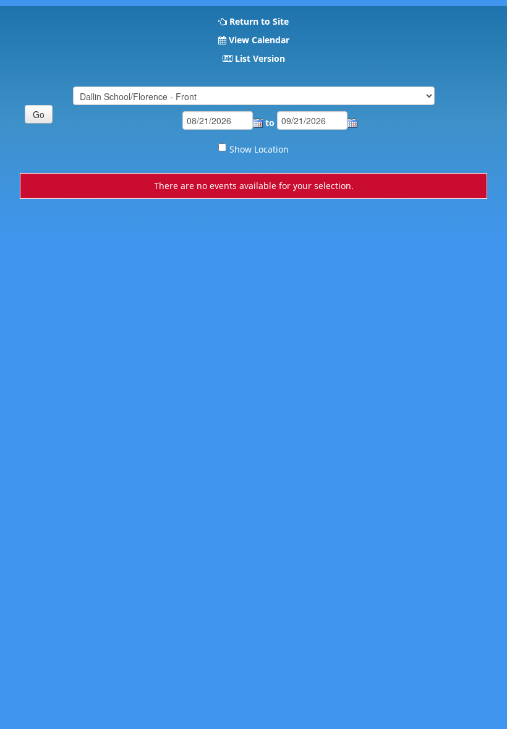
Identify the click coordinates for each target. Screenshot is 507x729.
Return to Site (259, 21)
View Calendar (259, 40)
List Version (260, 58)
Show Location (259, 149)
